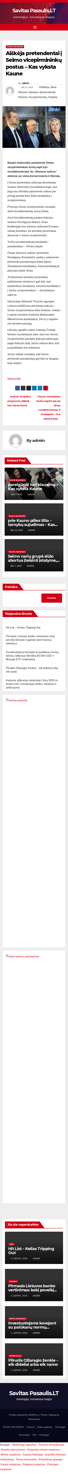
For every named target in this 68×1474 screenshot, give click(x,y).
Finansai (13, 1281)
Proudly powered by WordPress (24, 1415)
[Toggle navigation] (35, 27)
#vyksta (52, 97)
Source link (14, 378)
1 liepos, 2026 (19, 1333)
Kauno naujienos (11, 1464)
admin (25, 83)
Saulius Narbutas (33, 1454)
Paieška (11, 587)
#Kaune (22, 92)
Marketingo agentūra (24, 1444)
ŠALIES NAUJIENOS (15, 47)
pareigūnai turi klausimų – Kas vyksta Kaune (33, 486)
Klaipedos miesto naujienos (43, 1449)
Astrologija (15, 1356)
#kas (53, 87)
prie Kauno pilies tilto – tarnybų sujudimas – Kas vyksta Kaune (31, 524)
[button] (64, 27)
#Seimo (22, 97)
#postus (33, 92)
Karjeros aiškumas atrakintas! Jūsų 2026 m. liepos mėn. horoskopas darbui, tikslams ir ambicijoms (32, 684)
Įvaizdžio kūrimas (55, 1454)
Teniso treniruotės (26, 1459)
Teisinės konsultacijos (51, 1444)
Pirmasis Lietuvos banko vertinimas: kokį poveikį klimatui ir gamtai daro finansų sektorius (30, 640)
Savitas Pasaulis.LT (34, 11)
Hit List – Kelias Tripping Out (23, 627)
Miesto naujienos (11, 1454)
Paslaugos (44, 1435)
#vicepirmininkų (38, 97)
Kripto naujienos (17, 1319)
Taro (11, 1244)
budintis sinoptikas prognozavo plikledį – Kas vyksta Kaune (19, 401)
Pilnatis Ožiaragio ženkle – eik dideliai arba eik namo (33, 1362)
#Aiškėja (44, 87)
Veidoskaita (7, 1459)
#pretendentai (47, 92)
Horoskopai (24, 1435)
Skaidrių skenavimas (13, 1449)
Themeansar (34, 1419)
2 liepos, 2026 (19, 1258)
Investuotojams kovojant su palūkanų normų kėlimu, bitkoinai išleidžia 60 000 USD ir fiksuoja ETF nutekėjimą (32, 656)
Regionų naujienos (34, 1464)
